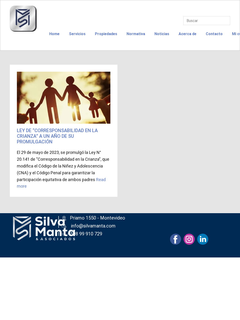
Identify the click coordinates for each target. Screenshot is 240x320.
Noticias (161, 34)
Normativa (136, 34)
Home (54, 34)
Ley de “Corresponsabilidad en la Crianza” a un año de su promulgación (57, 136)
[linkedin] (202, 239)
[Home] (23, 19)
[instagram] (189, 239)
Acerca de (187, 34)
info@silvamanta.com (93, 226)
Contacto (214, 34)
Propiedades (106, 34)
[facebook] (175, 239)
